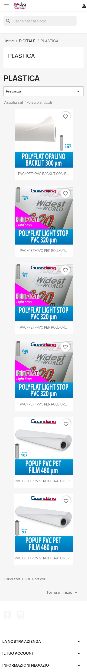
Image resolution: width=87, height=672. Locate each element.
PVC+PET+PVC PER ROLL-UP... (43, 250)
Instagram (20, 615)
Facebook (7, 615)
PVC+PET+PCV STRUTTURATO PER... (43, 481)
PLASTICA (21, 56)
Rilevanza (43, 91)
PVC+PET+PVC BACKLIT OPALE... (43, 173)
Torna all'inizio (62, 592)
